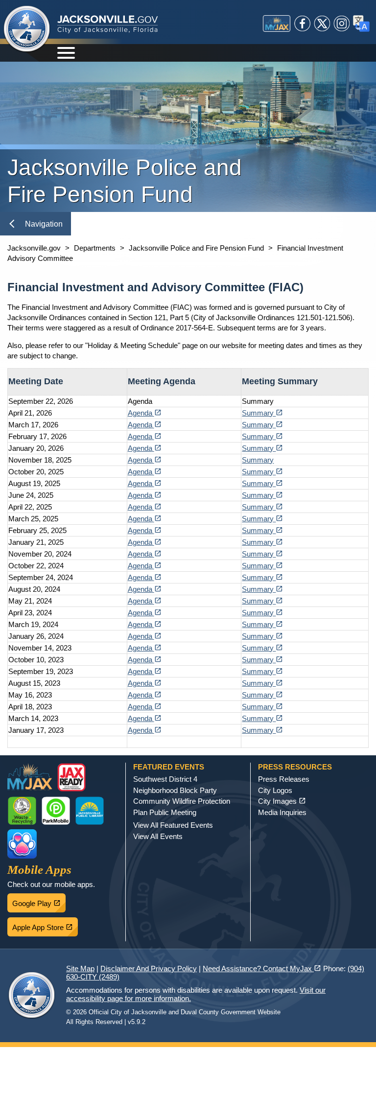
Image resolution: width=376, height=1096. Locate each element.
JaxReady (71, 777)
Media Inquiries (282, 812)
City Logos (275, 790)
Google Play (39, 901)
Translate (361, 23)
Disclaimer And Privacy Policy (148, 968)
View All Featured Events (173, 825)
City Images (282, 801)
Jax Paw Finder (22, 844)
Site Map (80, 968)
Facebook (302, 23)
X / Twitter (322, 23)
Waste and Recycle (22, 810)
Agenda (145, 413)
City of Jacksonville (26, 29)
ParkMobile (55, 810)
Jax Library (89, 810)
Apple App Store (45, 925)
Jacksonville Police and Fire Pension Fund (196, 248)
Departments (95, 248)
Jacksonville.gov (34, 248)
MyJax (276, 23)
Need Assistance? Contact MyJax (262, 968)
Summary (262, 413)
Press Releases (283, 779)
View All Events (158, 836)
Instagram (342, 23)
